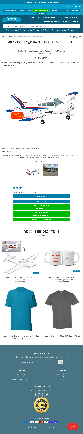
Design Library (49, 17)
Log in (56, 6)
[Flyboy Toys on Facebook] (70, 36)
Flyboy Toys (41, 427)
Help (65, 21)
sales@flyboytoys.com (45, 390)
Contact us (62, 379)
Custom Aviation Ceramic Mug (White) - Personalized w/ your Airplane (62, 278)
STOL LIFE (35, 17)
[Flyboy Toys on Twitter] (80, 36)
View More (41, 235)
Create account (66, 6)
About (75, 21)
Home (10, 36)
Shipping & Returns (62, 377)
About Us (21, 377)
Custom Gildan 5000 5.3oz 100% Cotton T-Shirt (62, 336)
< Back (4, 36)
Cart (78, 6)
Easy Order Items (51, 21)
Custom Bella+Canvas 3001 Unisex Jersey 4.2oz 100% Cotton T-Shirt (21, 337)
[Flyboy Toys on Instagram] (74, 36)
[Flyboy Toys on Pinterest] (76, 36)
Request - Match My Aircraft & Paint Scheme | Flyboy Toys (21, 278)
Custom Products (69, 17)
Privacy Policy (62, 374)
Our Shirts (21, 374)
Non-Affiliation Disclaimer (21, 379)
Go (61, 362)
